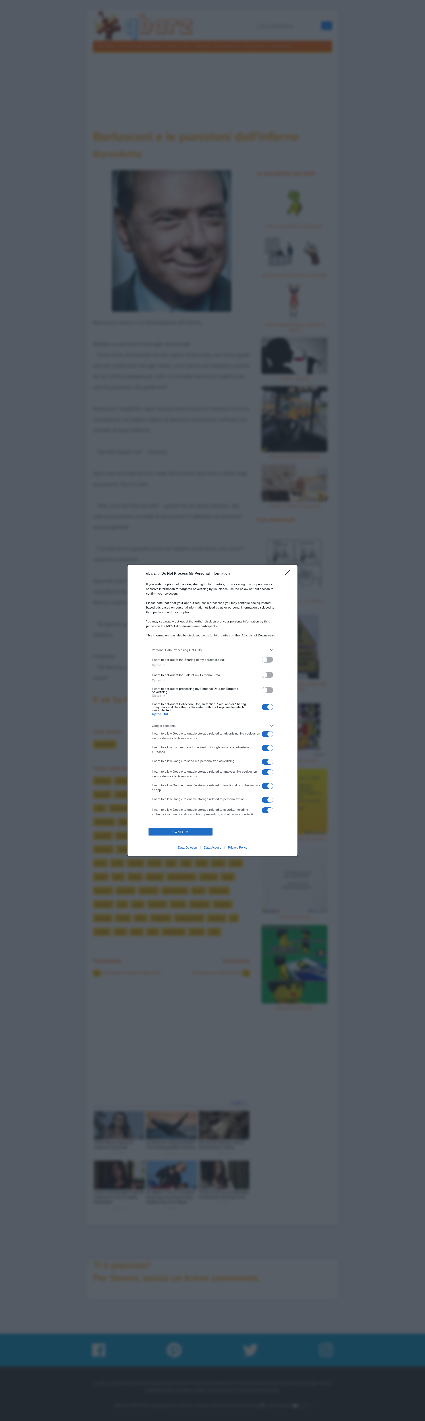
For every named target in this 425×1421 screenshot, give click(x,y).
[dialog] (212, 710)
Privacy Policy (237, 847)
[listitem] (212, 649)
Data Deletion (187, 847)
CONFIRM (180, 832)
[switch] (267, 660)
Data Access (212, 847)
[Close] (289, 574)
